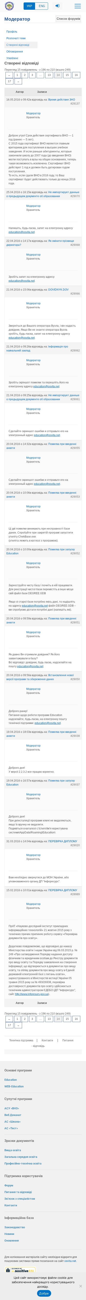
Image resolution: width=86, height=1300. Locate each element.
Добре (44, 1293)
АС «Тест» (11, 1128)
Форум (8, 1185)
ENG (42, 6)
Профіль (11, 31)
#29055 (75, 448)
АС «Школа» (12, 1121)
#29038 (75, 735)
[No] (80, 1286)
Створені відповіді (17, 45)
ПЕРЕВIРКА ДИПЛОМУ (62, 841)
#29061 (75, 399)
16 (76, 75)
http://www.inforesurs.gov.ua (31, 994)
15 (67, 75)
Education (10, 1079)
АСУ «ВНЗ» (11, 1108)
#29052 (75, 553)
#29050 (75, 679)
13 (49, 75)
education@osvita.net (22, 232)
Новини (9, 1234)
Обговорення (14, 51)
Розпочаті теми (16, 38)
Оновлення (11, 1240)
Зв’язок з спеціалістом (19, 1198)
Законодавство (14, 1227)
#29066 (75, 293)
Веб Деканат (12, 1115)
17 (9, 81)
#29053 (75, 496)
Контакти (47, 1040)
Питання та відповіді (18, 1192)
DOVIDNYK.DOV (58, 289)
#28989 (75, 894)
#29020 (75, 845)
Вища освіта (12, 1150)
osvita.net (70, 1261)
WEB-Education (14, 1086)
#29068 (75, 244)
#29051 (75, 622)
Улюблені (12, 58)
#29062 (75, 350)
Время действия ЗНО (61, 99)
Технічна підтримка (21, 1040)
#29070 (75, 196)
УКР (29, 6)
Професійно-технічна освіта (22, 1163)
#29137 (75, 103)
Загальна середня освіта (20, 1156)
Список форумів (68, 18)
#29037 (75, 784)
